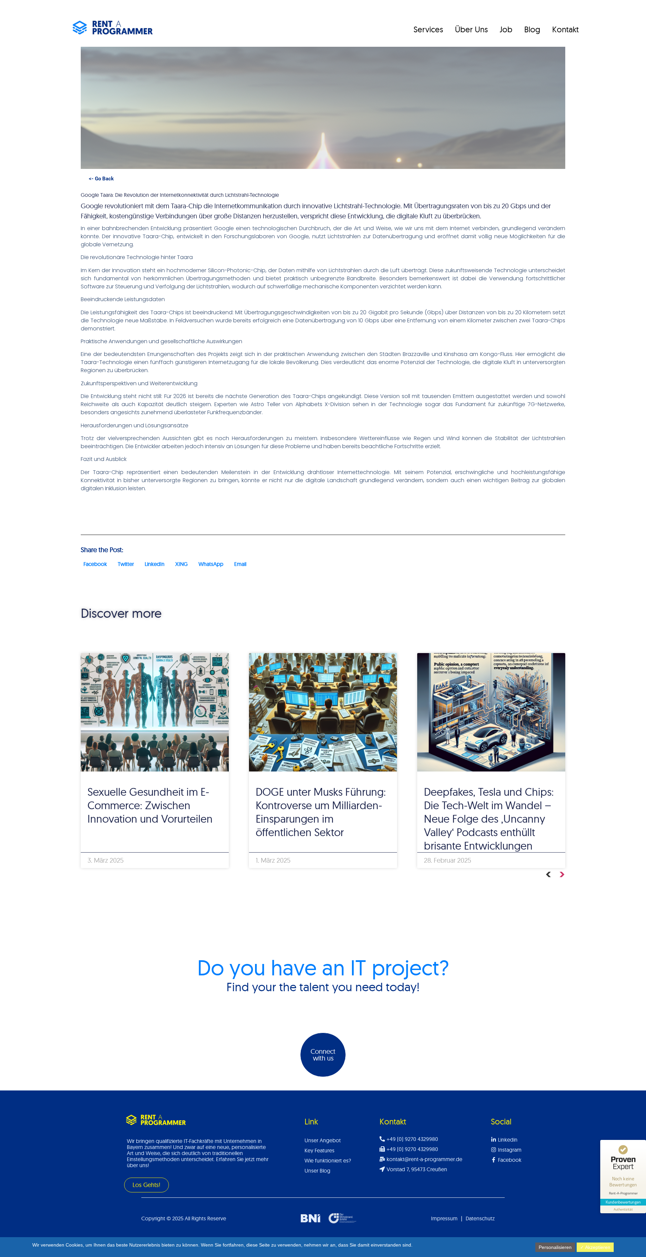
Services (428, 29)
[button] (95, 564)
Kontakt (565, 29)
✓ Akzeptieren (595, 1247)
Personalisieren (555, 1247)
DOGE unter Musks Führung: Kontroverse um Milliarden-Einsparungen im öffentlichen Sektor (321, 812)
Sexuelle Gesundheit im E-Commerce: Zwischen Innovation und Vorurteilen (150, 805)
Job (506, 29)
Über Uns (471, 29)
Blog (532, 29)
